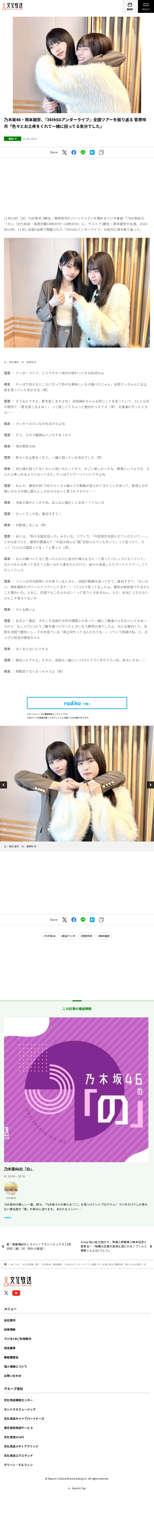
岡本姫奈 (104, 936)
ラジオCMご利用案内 (17, 1339)
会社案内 (10, 1320)
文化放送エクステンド (18, 1455)
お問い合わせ (12, 1376)
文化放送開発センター (18, 1400)
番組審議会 (11, 1357)
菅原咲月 (87, 936)
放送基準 (10, 1348)
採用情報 (10, 1329)
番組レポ (13, 138)
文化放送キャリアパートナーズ (24, 1418)
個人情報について (15, 1366)
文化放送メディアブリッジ (21, 1446)
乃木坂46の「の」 (19, 1168)
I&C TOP (14, 1264)
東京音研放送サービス (18, 1428)
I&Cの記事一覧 (30, 1264)
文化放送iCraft (14, 1437)
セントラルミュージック (20, 1409)
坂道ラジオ (68, 936)
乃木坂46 (50, 936)
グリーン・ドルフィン (18, 1465)
